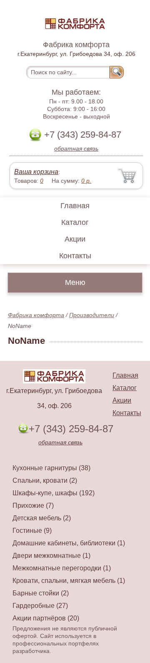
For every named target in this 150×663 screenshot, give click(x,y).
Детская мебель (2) (41, 518)
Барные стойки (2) (40, 593)
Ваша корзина (36, 171)
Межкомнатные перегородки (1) (61, 568)
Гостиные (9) (32, 530)
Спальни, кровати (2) (44, 480)
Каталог (75, 222)
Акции (75, 239)
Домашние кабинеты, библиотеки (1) (68, 543)
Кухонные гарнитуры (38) (51, 467)
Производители (91, 315)
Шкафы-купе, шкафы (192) (53, 493)
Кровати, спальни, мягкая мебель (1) (68, 580)
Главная (75, 206)
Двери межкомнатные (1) (51, 555)
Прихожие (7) (33, 505)
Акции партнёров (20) (45, 618)
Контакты (75, 256)
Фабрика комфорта (36, 315)
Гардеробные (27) (40, 605)
